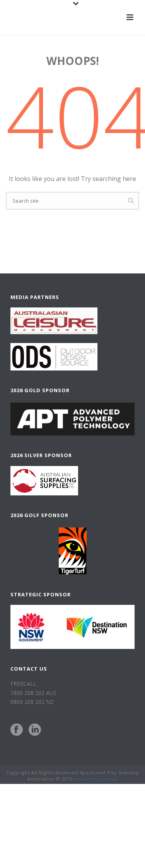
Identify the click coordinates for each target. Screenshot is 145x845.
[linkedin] (35, 730)
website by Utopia (96, 779)
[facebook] (16, 730)
